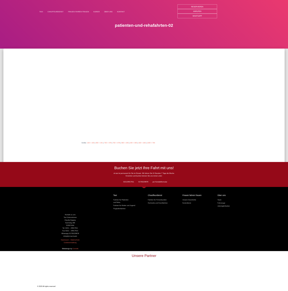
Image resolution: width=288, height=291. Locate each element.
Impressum (65, 240)
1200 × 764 (151, 143)
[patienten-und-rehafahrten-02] (144, 97)
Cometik (75, 248)
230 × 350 (133, 143)
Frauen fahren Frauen (78, 12)
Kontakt (121, 12)
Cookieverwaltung (70, 242)
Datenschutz (75, 240)
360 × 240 (124, 143)
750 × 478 (107, 143)
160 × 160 (142, 143)
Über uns (108, 12)
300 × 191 (99, 143)
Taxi (41, 12)
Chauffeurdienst (56, 12)
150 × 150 (90, 143)
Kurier (96, 12)
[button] (197, 6)
